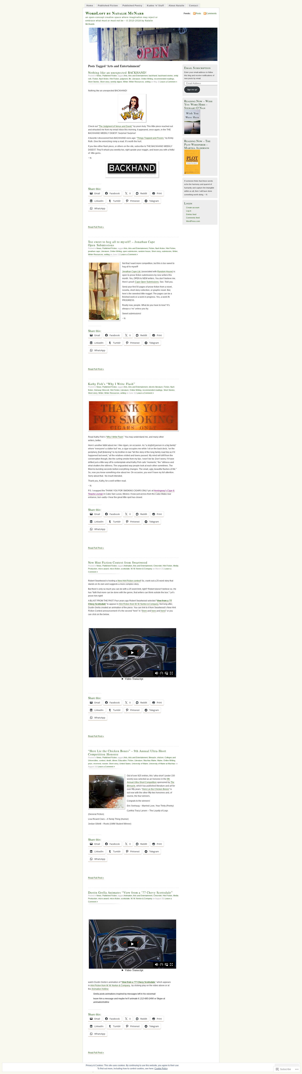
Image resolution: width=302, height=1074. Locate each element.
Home (90, 5)
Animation (128, 566)
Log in (188, 211)
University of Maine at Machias (162, 764)
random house (144, 251)
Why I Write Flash (115, 437)
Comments (211, 13)
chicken (160, 757)
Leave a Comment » (168, 82)
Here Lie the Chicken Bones (155, 789)
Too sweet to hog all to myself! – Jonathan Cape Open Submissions (121, 243)
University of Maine (140, 764)
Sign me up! (192, 90)
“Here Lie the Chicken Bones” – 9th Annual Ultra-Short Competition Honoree (127, 752)
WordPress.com (193, 221)
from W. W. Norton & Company (138, 604)
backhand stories (165, 76)
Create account (192, 207)
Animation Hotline (100, 989)
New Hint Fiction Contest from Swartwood (117, 562)
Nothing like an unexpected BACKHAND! (117, 73)
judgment (124, 79)
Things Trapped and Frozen (150, 138)
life (130, 79)
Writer (125, 82)
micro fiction (115, 569)
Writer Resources (136, 82)
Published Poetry (132, 5)
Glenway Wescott (101, 390)
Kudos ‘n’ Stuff (155, 5)
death (108, 760)
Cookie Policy (161, 1068)
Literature (136, 79)
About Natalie (176, 5)
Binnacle (152, 757)
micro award (103, 569)
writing (147, 82)
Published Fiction (108, 5)
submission (166, 251)
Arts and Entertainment (138, 76)
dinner (114, 760)
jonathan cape (94, 251)
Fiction (95, 79)
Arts (125, 76)
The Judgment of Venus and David (115, 126)
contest (102, 760)
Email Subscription (197, 68)
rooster (105, 764)
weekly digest (116, 82)
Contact (193, 5)
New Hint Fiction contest (129, 581)
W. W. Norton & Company (141, 569)
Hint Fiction (114, 79)
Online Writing (147, 79)
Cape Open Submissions (147, 282)
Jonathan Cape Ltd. (131, 271)
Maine (159, 760)
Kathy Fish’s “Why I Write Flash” (111, 384)
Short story (104, 82)
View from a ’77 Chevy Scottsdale (138, 982)
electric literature (156, 387)
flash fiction (104, 79)
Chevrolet (157, 566)
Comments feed (193, 218)
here (144, 611)
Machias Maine (149, 760)
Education (122, 760)
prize (90, 764)
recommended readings (164, 79)
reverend (97, 764)
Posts (198, 13)
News (98, 76)
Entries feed (191, 214)
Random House (164, 271)
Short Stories (93, 82)
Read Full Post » (96, 227)
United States (125, 764)
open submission (130, 251)
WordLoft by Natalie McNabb (114, 13)
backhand (153, 76)
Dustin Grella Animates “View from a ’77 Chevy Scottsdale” (130, 892)
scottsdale (125, 569)
